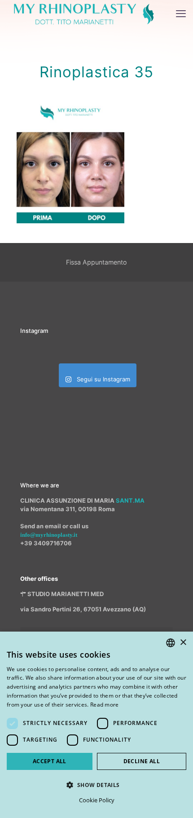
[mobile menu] (181, 13)
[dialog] (96, 725)
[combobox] (170, 642)
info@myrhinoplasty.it (48, 534)
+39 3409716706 (46, 543)
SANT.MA (130, 500)
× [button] (183, 642)
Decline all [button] (141, 761)
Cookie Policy (96, 800)
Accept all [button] (49, 761)
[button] (96, 784)
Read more (104, 704)
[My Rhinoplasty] (84, 13)
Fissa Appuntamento (96, 262)
